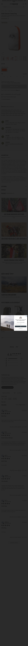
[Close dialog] (26, 316)
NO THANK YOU (20, 328)
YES (20, 326)
